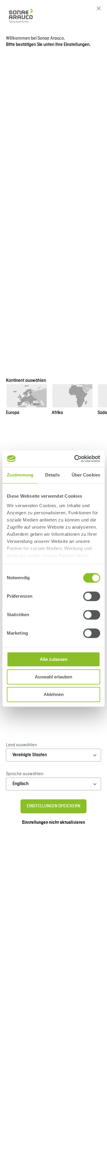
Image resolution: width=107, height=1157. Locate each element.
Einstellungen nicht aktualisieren (53, 822)
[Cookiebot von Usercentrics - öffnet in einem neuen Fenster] (75, 459)
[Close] (99, 8)
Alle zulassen (53, 659)
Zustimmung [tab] (20, 474)
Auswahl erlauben (53, 676)
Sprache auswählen (24, 774)
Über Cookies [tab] (86, 474)
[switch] (91, 596)
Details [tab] (52, 474)
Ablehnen (54, 694)
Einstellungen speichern (53, 806)
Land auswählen (21, 745)
